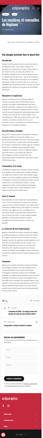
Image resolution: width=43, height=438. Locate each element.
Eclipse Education (21, 42)
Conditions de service (12, 386)
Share (6, 301)
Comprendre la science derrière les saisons (18, 325)
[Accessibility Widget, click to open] (3, 434)
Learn (13, 42)
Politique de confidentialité (30, 384)
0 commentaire (36, 300)
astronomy (6, 14)
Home (9, 42)
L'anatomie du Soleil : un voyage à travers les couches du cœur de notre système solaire (22, 312)
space (14, 14)
